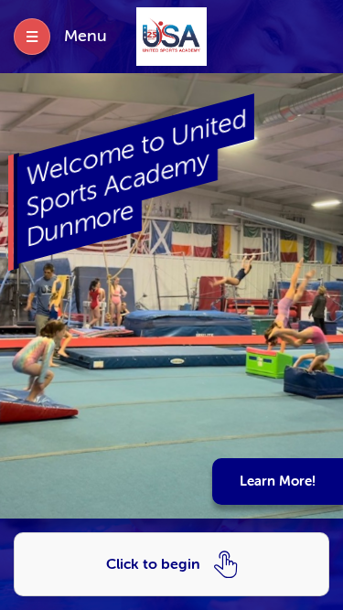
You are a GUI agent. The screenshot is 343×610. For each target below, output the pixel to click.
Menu (85, 36)
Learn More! (278, 481)
